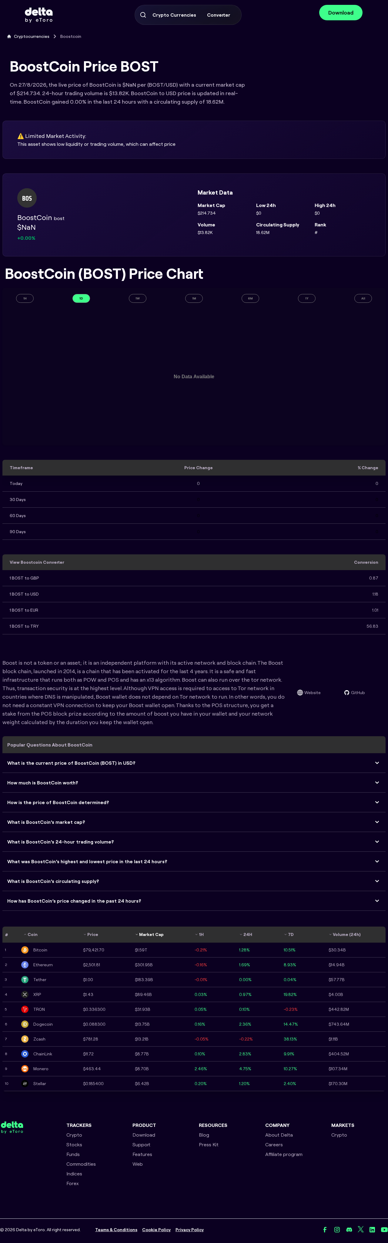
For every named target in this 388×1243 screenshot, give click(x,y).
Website (312, 692)
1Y (307, 298)
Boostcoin (70, 36)
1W (137, 298)
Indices (74, 1174)
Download (340, 12)
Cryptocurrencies (31, 36)
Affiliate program (284, 1154)
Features (142, 1154)
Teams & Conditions (116, 1229)
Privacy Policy (190, 1229)
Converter (218, 15)
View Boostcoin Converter (37, 562)
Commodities (81, 1164)
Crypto (74, 1135)
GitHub (358, 692)
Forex (72, 1183)
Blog (204, 1135)
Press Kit (209, 1144)
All (363, 298)
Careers (274, 1144)
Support (141, 1144)
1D (81, 298)
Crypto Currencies (174, 15)
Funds (73, 1154)
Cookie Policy (156, 1229)
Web (137, 1164)
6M (250, 298)
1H (25, 298)
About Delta (279, 1135)
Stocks (74, 1144)
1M (194, 298)
